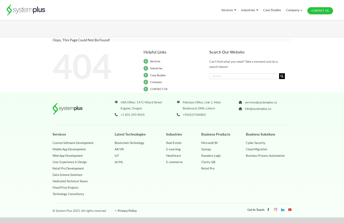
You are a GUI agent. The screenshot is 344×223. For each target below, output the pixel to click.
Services (155, 61)
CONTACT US (158, 89)
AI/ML (119, 162)
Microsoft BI (209, 143)
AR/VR (119, 149)
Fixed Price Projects (66, 187)
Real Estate (174, 143)
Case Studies (158, 75)
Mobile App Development (69, 149)
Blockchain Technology (129, 143)
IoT (117, 155)
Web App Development (68, 155)
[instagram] (275, 209)
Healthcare (173, 155)
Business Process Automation (265, 155)
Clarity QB (208, 162)
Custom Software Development (73, 143)
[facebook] (268, 209)
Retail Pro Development (68, 168)
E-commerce (174, 162)
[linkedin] (282, 209)
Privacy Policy (127, 210)
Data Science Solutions (67, 174)
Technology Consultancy (68, 194)
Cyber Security (255, 143)
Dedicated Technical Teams (70, 181)
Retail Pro (207, 168)
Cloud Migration (256, 149)
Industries (156, 68)
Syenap (206, 149)
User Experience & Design (70, 162)
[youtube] (289, 209)
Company (156, 82)
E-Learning (173, 149)
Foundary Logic (211, 155)
